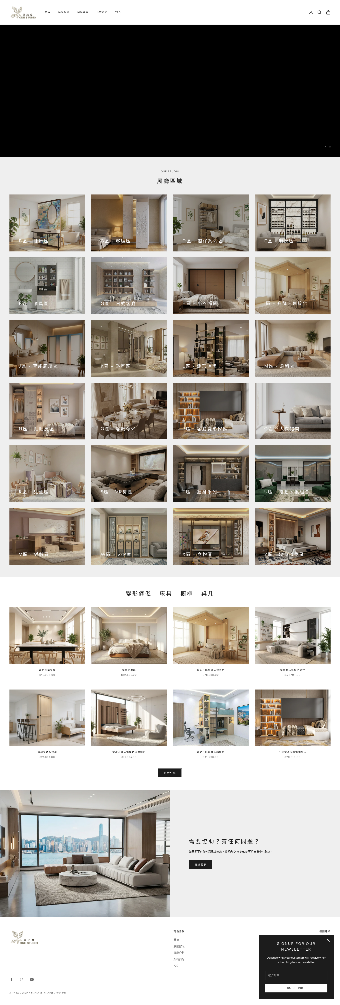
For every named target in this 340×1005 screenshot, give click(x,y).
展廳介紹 (83, 12)
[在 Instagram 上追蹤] (22, 979)
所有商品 (102, 12)
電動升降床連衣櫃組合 (211, 752)
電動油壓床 (129, 669)
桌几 (207, 593)
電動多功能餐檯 (47, 752)
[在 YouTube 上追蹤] (32, 979)
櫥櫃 (186, 593)
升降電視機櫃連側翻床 (293, 752)
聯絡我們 (201, 864)
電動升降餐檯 (47, 669)
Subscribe (296, 987)
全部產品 (25, 111)
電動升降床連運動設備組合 (129, 752)
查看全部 (170, 772)
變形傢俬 (139, 593)
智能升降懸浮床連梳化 (211, 669)
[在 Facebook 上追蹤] (11, 979)
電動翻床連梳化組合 (292, 669)
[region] (170, 91)
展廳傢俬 (63, 12)
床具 (166, 593)
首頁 (47, 12)
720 (118, 12)
